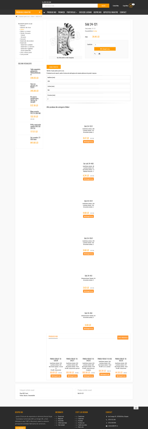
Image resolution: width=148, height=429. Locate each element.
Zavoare (23, 39)
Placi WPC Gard (24, 393)
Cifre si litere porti (26, 52)
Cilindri (23, 35)
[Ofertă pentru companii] (99, 53)
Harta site (81, 427)
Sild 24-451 (88, 276)
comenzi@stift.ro (113, 426)
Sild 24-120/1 (88, 238)
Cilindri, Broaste (25, 33)
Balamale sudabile (27, 45)
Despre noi (97, 12)
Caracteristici (53, 67)
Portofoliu (71, 12)
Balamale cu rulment (27, 47)
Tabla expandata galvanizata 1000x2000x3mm (35, 72)
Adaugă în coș (106, 49)
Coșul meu (81, 418)
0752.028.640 (112, 423)
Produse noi (51, 12)
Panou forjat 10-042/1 (72, 360)
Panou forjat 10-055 (105, 359)
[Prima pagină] (16, 16)
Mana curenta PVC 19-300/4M (35, 112)
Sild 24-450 (88, 313)
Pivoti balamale (26, 50)
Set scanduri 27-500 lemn (35, 138)
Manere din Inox (25, 27)
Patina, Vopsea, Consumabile (27, 395)
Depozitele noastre (110, 12)
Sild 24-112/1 (88, 126)
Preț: (86, 37)
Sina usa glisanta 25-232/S (34, 86)
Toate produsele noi (123, 338)
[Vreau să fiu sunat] (95, 53)
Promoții (61, 12)
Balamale (23, 43)
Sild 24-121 (81, 393)
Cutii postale (24, 54)
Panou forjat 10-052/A (121, 360)
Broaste (23, 37)
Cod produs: (88, 28)
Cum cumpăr (61, 425)
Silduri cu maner (25, 31)
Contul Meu (116, 6)
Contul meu (81, 416)
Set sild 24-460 (88, 163)
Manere (22, 26)
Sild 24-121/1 (88, 201)
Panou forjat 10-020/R (56, 360)
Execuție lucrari (85, 12)
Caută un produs (82, 425)
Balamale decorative (27, 41)
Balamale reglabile (27, 49)
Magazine (60, 418)
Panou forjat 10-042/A (88, 360)
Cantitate (89, 44)
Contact (123, 12)
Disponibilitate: (89, 31)
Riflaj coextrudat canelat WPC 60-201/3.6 (35, 126)
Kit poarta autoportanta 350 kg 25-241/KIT (34, 99)
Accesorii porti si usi (24, 16)
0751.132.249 (111, 419)
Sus (136, 408)
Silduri (32, 16)
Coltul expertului (62, 423)
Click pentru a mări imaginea (66, 57)
